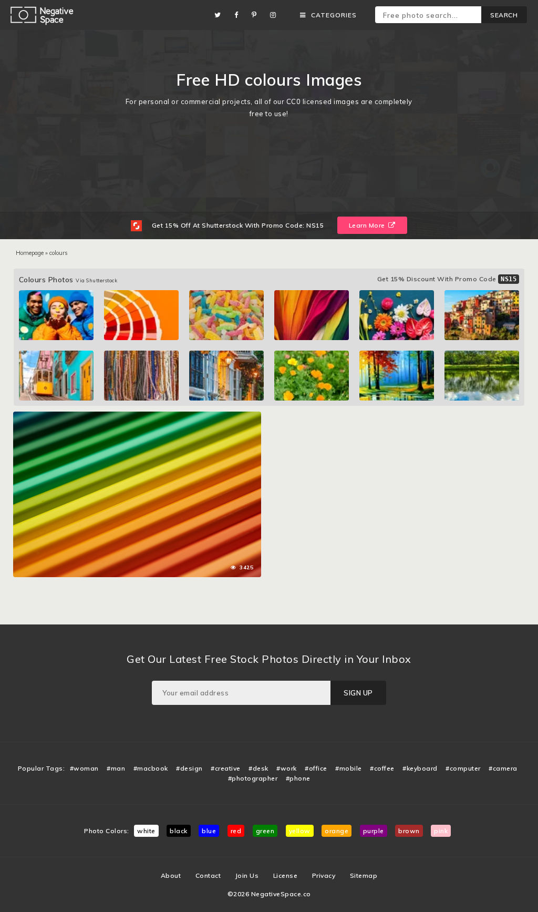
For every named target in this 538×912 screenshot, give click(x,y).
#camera (503, 768)
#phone (298, 778)
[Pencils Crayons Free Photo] (137, 417)
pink (441, 831)
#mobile (348, 768)
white (146, 831)
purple (373, 831)
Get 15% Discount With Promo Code (447, 279)
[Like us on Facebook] (239, 15)
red (236, 831)
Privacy (324, 875)
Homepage (30, 253)
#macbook (150, 768)
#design (189, 768)
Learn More (368, 225)
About (171, 875)
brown (409, 831)
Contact (208, 875)
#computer (463, 768)
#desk (258, 768)
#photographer (253, 778)
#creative (226, 768)
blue (209, 831)
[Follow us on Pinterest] (257, 15)
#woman (84, 768)
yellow (300, 831)
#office (316, 768)
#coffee (382, 768)
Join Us (247, 875)
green (265, 831)
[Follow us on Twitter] (220, 15)
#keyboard (420, 768)
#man (116, 768)
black (179, 831)
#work (286, 768)
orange (336, 831)
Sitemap (364, 875)
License (285, 875)
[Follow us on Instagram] (276, 15)
